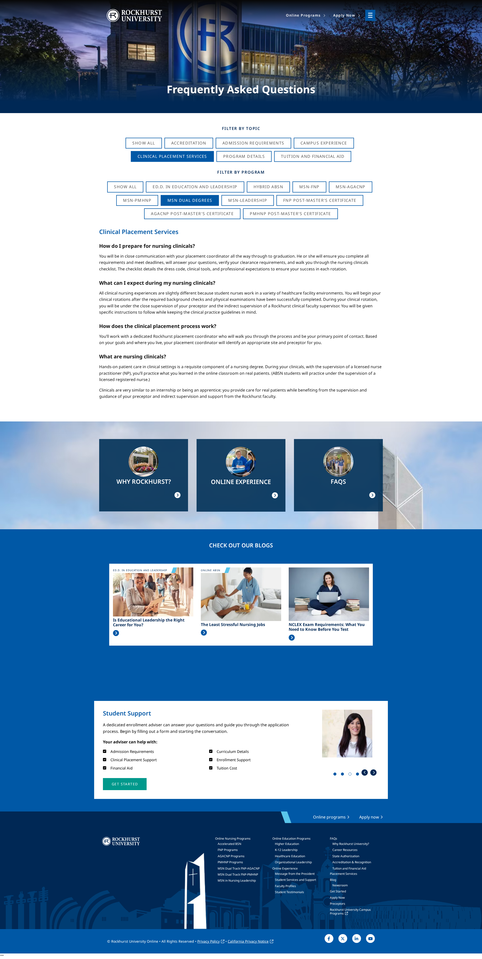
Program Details (244, 156)
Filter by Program (241, 172)
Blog (333, 880)
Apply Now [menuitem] (344, 15)
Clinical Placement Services (172, 156)
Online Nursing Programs (233, 838)
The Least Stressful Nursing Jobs (233, 624)
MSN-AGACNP (351, 186)
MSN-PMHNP (137, 200)
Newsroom (340, 885)
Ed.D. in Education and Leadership (195, 186)
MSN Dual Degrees (189, 200)
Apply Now (337, 897)
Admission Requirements (253, 143)
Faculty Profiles (285, 886)
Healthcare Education (290, 856)
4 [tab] (358, 775)
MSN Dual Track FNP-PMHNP (238, 874)
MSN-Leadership (247, 200)
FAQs (333, 838)
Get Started (338, 891)
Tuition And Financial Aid (312, 156)
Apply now (369, 817)
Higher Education (287, 844)
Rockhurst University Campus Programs (350, 911)
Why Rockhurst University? (350, 844)
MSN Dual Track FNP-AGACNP (239, 868)
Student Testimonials (289, 892)
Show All (143, 143)
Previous (365, 772)
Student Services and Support (295, 880)
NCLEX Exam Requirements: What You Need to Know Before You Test (327, 627)
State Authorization (345, 856)
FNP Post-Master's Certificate (319, 200)
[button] (125, 784)
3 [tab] (350, 775)
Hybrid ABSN (268, 186)
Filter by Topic (241, 128)
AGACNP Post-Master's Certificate (192, 213)
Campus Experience (323, 143)
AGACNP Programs (231, 856)
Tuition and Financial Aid (349, 868)
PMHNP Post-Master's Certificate (290, 213)
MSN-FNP (309, 186)
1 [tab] (335, 775)
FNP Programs (228, 850)
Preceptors (337, 903)
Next (373, 772)
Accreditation (188, 143)
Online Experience (285, 868)
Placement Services (343, 874)
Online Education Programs (291, 838)
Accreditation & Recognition (351, 862)
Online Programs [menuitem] (303, 15)
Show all (125, 186)
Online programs (329, 817)
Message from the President (295, 874)
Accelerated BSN (229, 844)
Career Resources (344, 850)
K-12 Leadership (286, 850)
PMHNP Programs (230, 862)
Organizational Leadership (293, 862)
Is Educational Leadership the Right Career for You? (149, 622)
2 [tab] (343, 775)
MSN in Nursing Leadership (237, 880)
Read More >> (116, 633)
